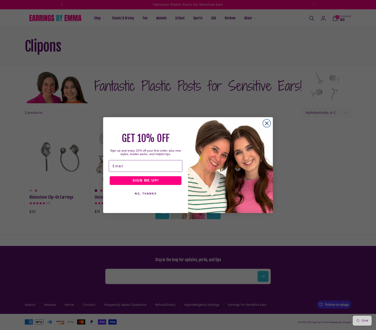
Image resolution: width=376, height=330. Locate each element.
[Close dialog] (267, 123)
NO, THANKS (145, 193)
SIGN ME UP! (146, 180)
